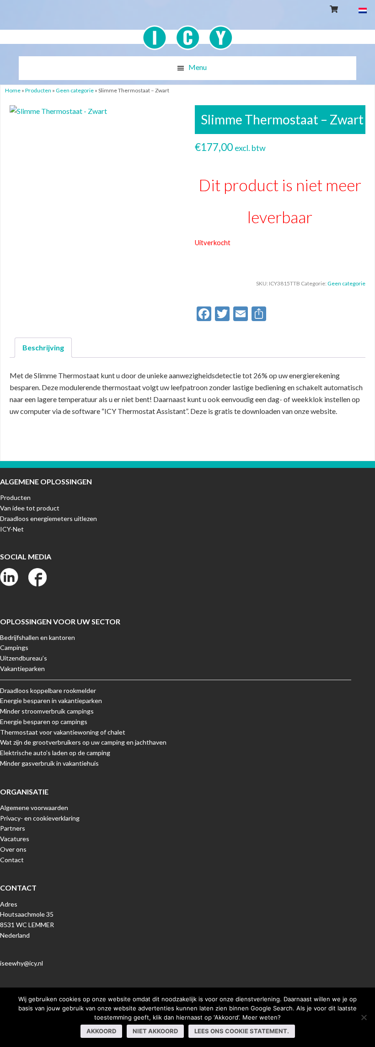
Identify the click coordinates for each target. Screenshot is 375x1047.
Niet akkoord (155, 1031)
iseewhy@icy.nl (21, 963)
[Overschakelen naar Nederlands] (362, 10)
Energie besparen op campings (43, 721)
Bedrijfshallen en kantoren (37, 637)
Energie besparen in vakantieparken (51, 700)
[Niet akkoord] (363, 1017)
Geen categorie (75, 90)
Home (13, 90)
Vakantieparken (22, 668)
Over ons (13, 849)
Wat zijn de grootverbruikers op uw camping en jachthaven (83, 742)
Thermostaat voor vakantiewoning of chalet (62, 732)
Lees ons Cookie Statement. (241, 1031)
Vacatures (14, 839)
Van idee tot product (29, 508)
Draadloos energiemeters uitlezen (48, 518)
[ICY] (187, 33)
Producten (38, 90)
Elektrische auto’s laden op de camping (55, 753)
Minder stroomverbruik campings (47, 711)
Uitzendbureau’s (23, 658)
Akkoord (101, 1031)
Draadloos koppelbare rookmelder (48, 690)
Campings (14, 647)
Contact (12, 860)
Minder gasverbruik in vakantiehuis (49, 763)
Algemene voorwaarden (34, 807)
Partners (12, 828)
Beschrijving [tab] (43, 347)
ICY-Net (12, 529)
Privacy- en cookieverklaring (40, 818)
